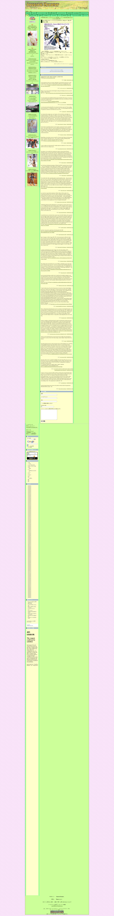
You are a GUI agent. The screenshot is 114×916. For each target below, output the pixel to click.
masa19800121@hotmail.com (31, 427)
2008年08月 (29, 562)
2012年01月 (29, 516)
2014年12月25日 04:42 (70, 148)
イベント (29, 472)
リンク (60, 15)
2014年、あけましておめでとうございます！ (32, 614)
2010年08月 (29, 535)
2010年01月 (29, 543)
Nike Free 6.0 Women (63, 261)
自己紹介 (34, 15)
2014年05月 (29, 490)
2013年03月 (29, 501)
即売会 (30, 468)
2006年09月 (29, 588)
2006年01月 (29, 597)
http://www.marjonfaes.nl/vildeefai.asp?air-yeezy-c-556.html (53, 140)
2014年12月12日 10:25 (70, 104)
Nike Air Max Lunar (63, 190)
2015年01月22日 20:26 (70, 306)
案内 (30, 15)
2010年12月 (29, 530)
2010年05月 (29, 538)
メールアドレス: (44, 396)
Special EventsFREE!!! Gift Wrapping (61, 306)
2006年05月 (29, 592)
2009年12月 (29, 544)
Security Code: (43, 405)
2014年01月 (29, 492)
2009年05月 (29, 552)
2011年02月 (29, 528)
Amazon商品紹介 (76, 13)
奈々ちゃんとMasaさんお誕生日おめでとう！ (32, 602)
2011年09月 (29, 520)
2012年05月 (29, 511)
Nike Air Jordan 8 (63, 162)
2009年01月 (29, 556)
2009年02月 (29, 555)
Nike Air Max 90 (64, 175)
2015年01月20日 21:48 (70, 285)
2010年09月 (29, 534)
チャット (85, 15)
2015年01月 (29, 485)
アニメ (29, 469)
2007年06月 (29, 578)
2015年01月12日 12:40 (70, 212)
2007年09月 (29, 574)
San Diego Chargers (63, 227)
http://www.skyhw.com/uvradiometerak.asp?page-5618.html (62, 304)
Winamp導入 (28, 13)
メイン (61, 17)
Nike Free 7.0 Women (63, 134)
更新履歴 (40, 15)
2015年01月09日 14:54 (70, 175)
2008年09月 (29, 561)
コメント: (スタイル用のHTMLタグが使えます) (50, 408)
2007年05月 (29, 579)
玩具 (28, 481)
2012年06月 (29, 510)
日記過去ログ (46, 15)
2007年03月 (29, 581)
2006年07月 (29, 590)
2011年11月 (29, 518)
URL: (42, 400)
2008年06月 (29, 564)
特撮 (28, 480)
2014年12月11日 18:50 (70, 88)
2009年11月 (29, 545)
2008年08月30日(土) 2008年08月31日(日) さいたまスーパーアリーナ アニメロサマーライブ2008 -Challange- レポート (32, 70)
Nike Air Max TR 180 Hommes (62, 247)
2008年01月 (29, 570)
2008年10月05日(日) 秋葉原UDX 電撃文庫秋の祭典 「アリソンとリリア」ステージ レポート (32, 52)
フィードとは (29, 621)
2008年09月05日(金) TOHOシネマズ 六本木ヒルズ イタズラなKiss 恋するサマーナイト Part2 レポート (32, 61)
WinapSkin (34, 13)
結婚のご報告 (30, 603)
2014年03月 (29, 491)
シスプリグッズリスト (61, 13)
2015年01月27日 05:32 (70, 370)
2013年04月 (29, 500)
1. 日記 (30, 463)
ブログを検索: (29, 438)
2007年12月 (29, 571)
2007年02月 (29, 582)
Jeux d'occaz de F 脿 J (63, 357)
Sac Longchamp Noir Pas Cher (62, 148)
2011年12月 (29, 517)
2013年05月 (29, 499)
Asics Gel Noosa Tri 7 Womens (62, 124)
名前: (42, 393)
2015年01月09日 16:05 (70, 190)
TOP (30, 11)
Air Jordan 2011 (64, 111)
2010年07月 (29, 536)
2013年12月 (29, 493)
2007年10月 (29, 573)
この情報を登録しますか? (47, 403)
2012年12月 (29, 503)
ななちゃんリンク (84, 13)
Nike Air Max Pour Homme (62, 388)
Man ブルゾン (64, 95)
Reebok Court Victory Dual (62, 285)
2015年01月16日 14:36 (70, 272)
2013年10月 (29, 494)
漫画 (28, 479)
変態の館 (64, 15)
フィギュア (29, 474)
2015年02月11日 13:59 (70, 388)
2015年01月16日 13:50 (70, 261)
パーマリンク (71, 63)
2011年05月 (29, 525)
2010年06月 (29, 537)
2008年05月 (29, 565)
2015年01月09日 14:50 (70, 162)
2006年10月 (29, 587)
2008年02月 (29, 569)
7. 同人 (29, 467)
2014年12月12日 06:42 (70, 95)
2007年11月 (29, 572)
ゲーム (29, 473)
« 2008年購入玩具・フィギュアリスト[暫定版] (49, 17)
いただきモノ (54, 15)
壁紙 (50, 13)
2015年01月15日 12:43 (70, 247)
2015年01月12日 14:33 (70, 227)
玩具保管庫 (69, 13)
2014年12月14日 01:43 (70, 134)
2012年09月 (29, 507)
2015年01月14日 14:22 (70, 234)
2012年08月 (29, 508)
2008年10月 (29, 560)
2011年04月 (29, 526)
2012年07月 (29, 509)
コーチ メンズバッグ (63, 88)
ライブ (29, 475)
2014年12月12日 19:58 (70, 111)
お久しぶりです (30, 610)
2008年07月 (29, 563)
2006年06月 (29, 591)
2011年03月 (29, 527)
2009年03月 (29, 554)
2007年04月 (29, 580)
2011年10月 (29, 519)
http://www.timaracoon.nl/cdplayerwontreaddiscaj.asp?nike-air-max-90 (57, 173)
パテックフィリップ (63, 104)
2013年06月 (29, 498)
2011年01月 (29, 529)
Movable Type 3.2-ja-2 (30, 625)
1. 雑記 (29, 462)
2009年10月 (29, 546)
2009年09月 (29, 547)
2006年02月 (29, 596)
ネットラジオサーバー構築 (42, 13)
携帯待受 (54, 13)
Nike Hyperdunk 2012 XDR (62, 234)
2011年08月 (29, 521)
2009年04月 (29, 553)
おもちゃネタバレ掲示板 (76, 15)
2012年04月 (29, 512)
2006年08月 (29, 589)
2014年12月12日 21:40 (70, 124)
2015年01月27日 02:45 (70, 357)
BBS (69, 15)
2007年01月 (29, 583)
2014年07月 (29, 489)
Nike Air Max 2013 (63, 272)
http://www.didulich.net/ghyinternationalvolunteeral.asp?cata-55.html (51, 366)
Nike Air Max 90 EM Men (62, 212)
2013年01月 (29, 502)
